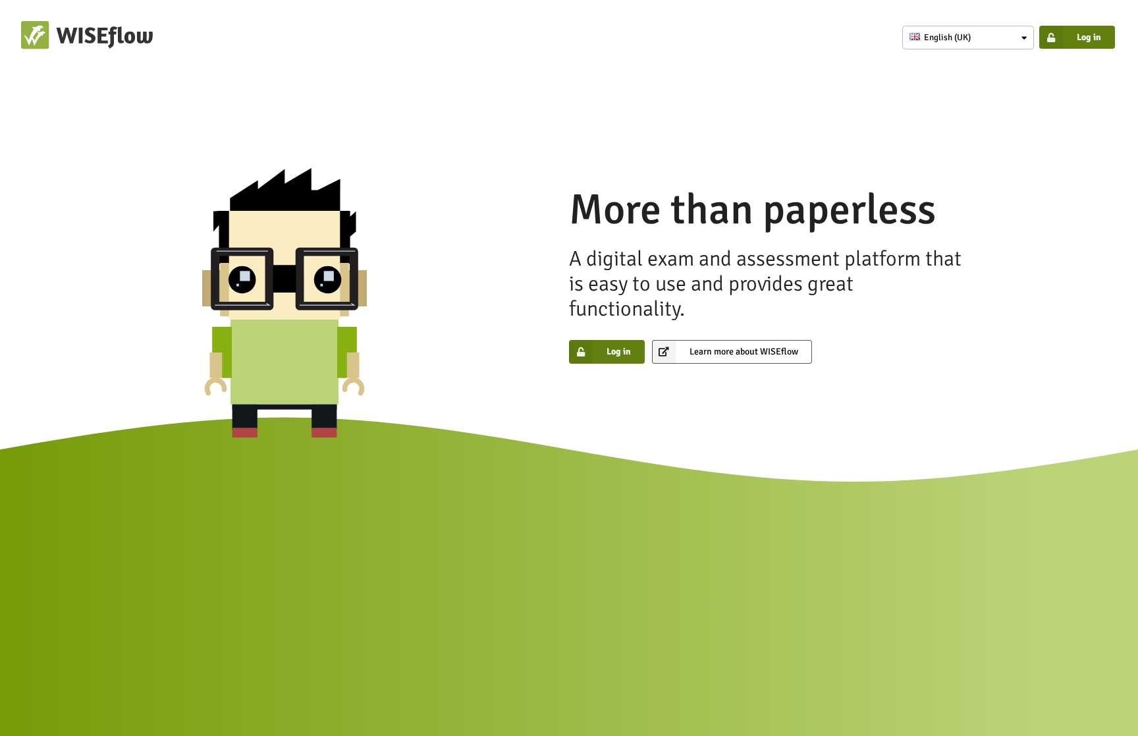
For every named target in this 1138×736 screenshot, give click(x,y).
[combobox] (968, 37)
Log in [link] (1089, 37)
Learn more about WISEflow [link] (744, 351)
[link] (87, 46)
